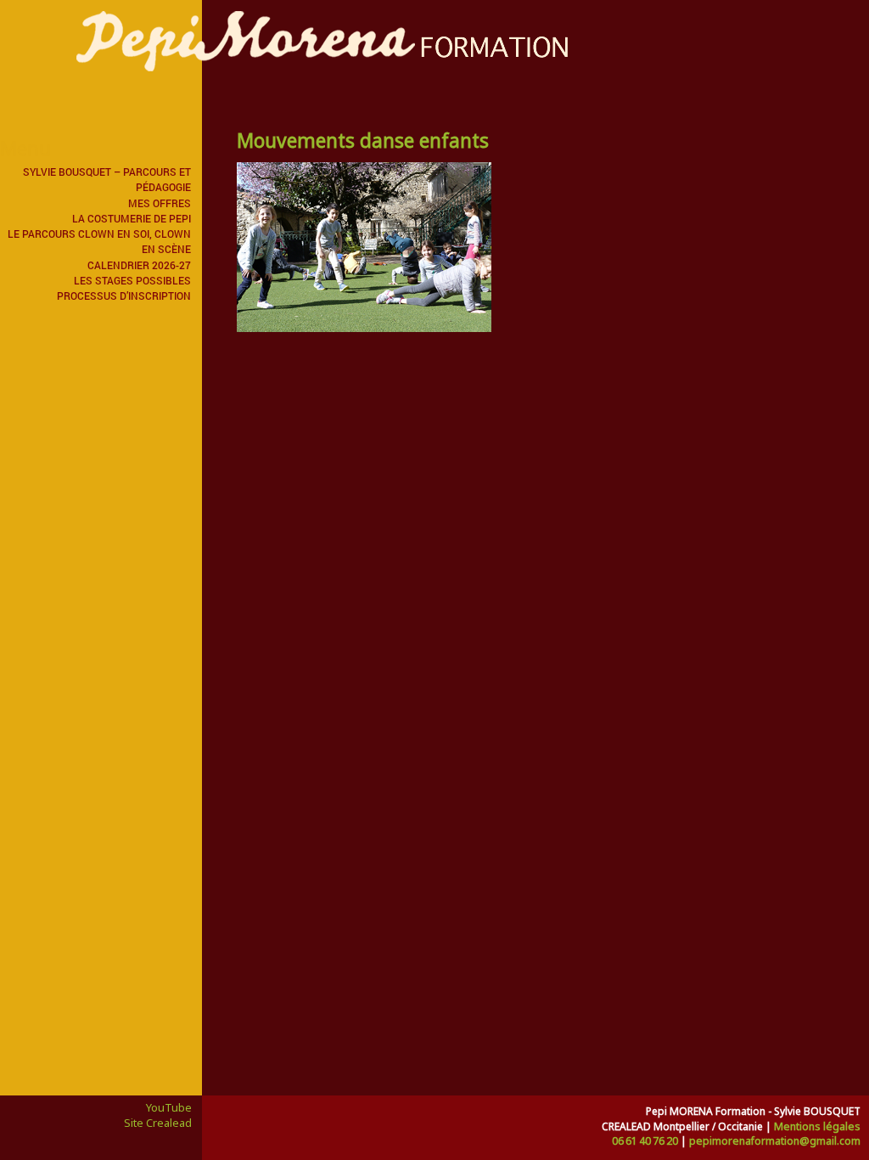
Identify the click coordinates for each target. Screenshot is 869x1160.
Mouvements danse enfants (363, 140)
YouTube (169, 1107)
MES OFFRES (159, 203)
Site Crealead (158, 1122)
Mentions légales (817, 1126)
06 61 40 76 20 (645, 1141)
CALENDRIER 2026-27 (139, 265)
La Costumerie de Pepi (131, 218)
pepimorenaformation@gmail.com (775, 1141)
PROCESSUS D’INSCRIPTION (124, 295)
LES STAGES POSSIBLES (132, 280)
